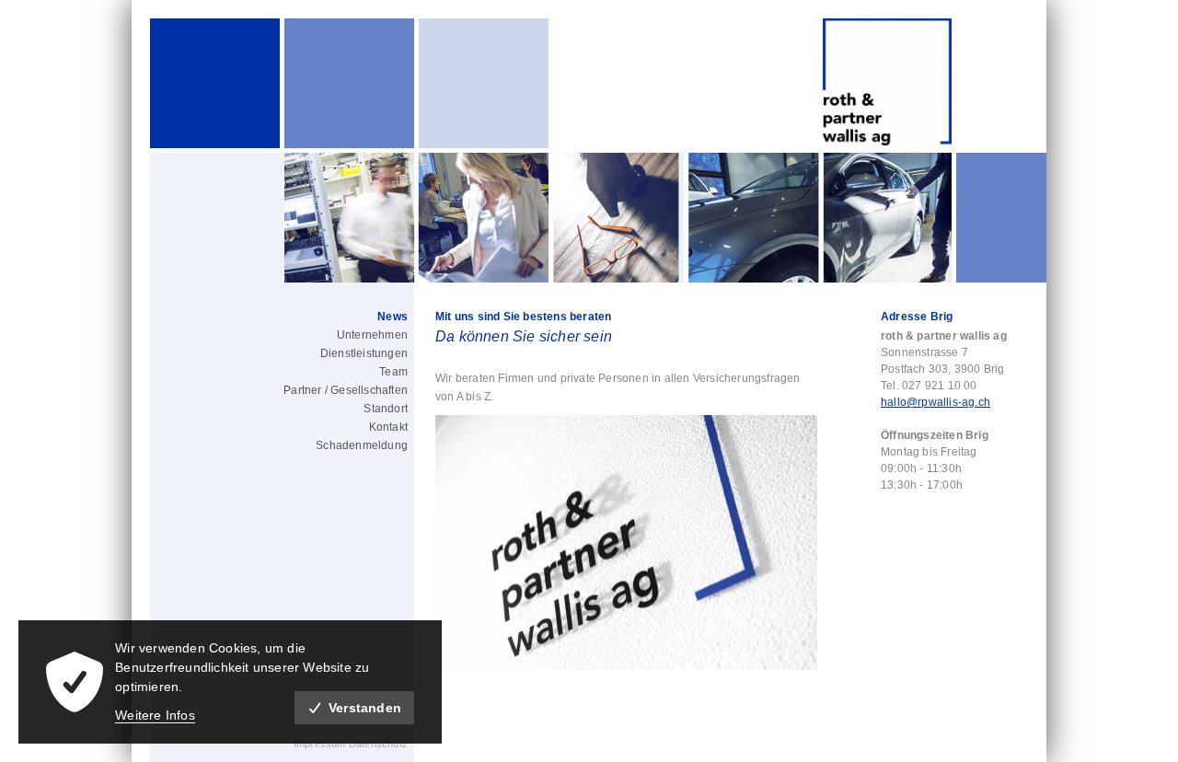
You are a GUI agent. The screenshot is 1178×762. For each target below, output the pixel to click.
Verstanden (365, 707)
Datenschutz (378, 743)
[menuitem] (322, 316)
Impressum (321, 743)
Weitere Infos (155, 715)
